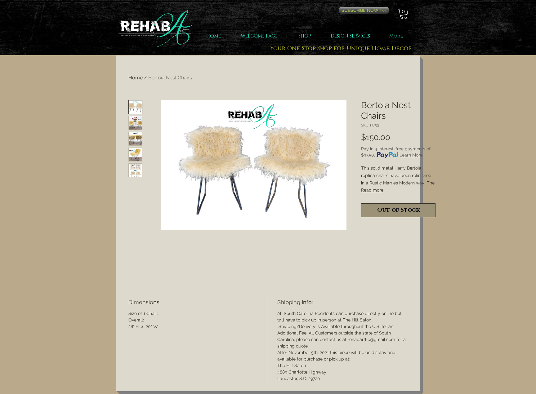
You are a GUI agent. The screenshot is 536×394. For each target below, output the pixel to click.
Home (135, 78)
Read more (372, 190)
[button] (403, 14)
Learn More (411, 155)
